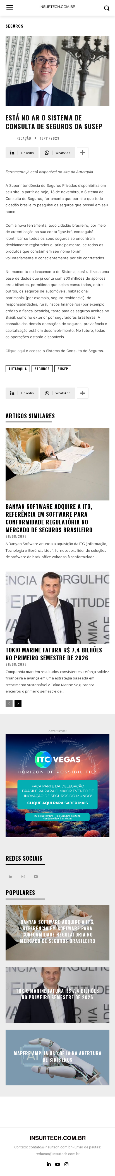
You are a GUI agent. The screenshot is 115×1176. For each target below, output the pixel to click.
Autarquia (18, 368)
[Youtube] (35, 877)
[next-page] (18, 703)
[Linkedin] (10, 877)
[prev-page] (9, 703)
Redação (23, 138)
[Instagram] (23, 877)
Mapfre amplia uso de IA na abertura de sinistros (58, 1056)
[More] (82, 152)
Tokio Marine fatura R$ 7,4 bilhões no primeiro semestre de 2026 (54, 654)
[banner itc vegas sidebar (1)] (57, 786)
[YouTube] (57, 1164)
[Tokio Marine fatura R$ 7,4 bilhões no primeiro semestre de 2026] (57, 608)
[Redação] (10, 138)
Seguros (14, 26)
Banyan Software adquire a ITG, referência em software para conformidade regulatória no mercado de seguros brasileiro (49, 518)
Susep (63, 368)
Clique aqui (15, 351)
